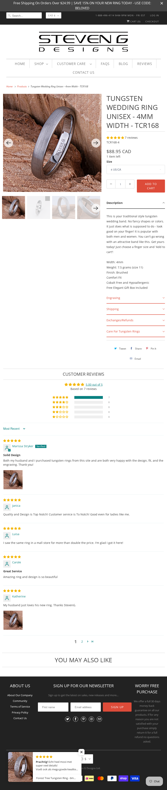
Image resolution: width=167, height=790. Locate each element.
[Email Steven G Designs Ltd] (99, 719)
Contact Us (83, 72)
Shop (39, 64)
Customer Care (72, 64)
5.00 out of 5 (94, 384)
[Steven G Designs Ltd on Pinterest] (83, 719)
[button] (116, 138)
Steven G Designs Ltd (88, 768)
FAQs (105, 64)
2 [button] (82, 641)
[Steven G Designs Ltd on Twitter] (67, 719)
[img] (12, 441)
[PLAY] (52, 143)
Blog (123, 64)
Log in (154, 15)
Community (20, 701)
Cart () (135, 21)
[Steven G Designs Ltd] (83, 42)
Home (20, 64)
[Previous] (8, 143)
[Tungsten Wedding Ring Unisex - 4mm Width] (52, 143)
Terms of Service (20, 706)
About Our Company (20, 695)
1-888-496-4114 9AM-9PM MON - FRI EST (120, 15)
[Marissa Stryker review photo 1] (13, 479)
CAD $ (51, 15)
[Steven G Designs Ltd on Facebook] (75, 719)
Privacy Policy (20, 712)
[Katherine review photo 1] (13, 620)
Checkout (152, 21)
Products (22, 86)
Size (109, 161)
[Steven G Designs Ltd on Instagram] (91, 719)
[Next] (95, 143)
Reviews (144, 64)
